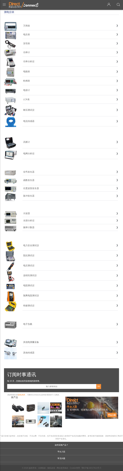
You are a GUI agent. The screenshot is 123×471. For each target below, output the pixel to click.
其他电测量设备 (31, 342)
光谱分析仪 (28, 220)
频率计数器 (28, 227)
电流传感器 (28, 121)
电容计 (26, 90)
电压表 (26, 34)
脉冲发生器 (28, 195)
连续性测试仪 (30, 275)
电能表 (26, 71)
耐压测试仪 (28, 109)
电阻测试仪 (28, 285)
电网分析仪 (28, 153)
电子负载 (27, 324)
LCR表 (26, 99)
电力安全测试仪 (31, 245)
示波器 (26, 213)
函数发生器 (28, 180)
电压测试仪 (28, 265)
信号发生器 (28, 171)
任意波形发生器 (31, 188)
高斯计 (26, 142)
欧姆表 (26, 80)
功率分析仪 (28, 61)
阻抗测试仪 (28, 255)
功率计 (26, 52)
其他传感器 (28, 352)
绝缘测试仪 (28, 305)
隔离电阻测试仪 (31, 295)
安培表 (26, 43)
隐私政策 (21, 395)
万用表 (26, 25)
